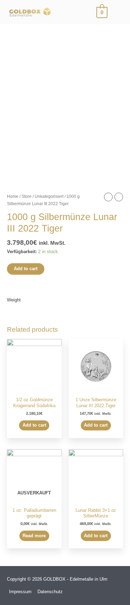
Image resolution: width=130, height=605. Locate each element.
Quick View (34, 388)
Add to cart (25, 268)
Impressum (20, 591)
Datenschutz (50, 591)
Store (26, 196)
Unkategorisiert (49, 196)
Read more (34, 535)
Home (12, 196)
